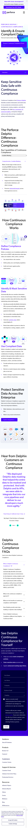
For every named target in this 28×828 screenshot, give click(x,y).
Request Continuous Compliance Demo (13, 43)
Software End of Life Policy (9, 774)
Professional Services (7, 777)
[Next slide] (18, 525)
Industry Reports (6, 788)
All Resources (5, 805)
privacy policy (9, 715)
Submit (6, 727)
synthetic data (12, 320)
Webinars (4, 799)
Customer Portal (6, 770)
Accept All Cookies (12, 820)
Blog (3, 802)
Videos (4, 792)
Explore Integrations (8, 419)
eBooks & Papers (6, 785)
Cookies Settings (13, 823)
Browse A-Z (5, 750)
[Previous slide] (10, 525)
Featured (4, 754)
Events (4, 795)
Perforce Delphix (21, 100)
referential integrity (15, 188)
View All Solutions (7, 742)
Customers (6, 759)
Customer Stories (6, 762)
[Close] (24, 809)
